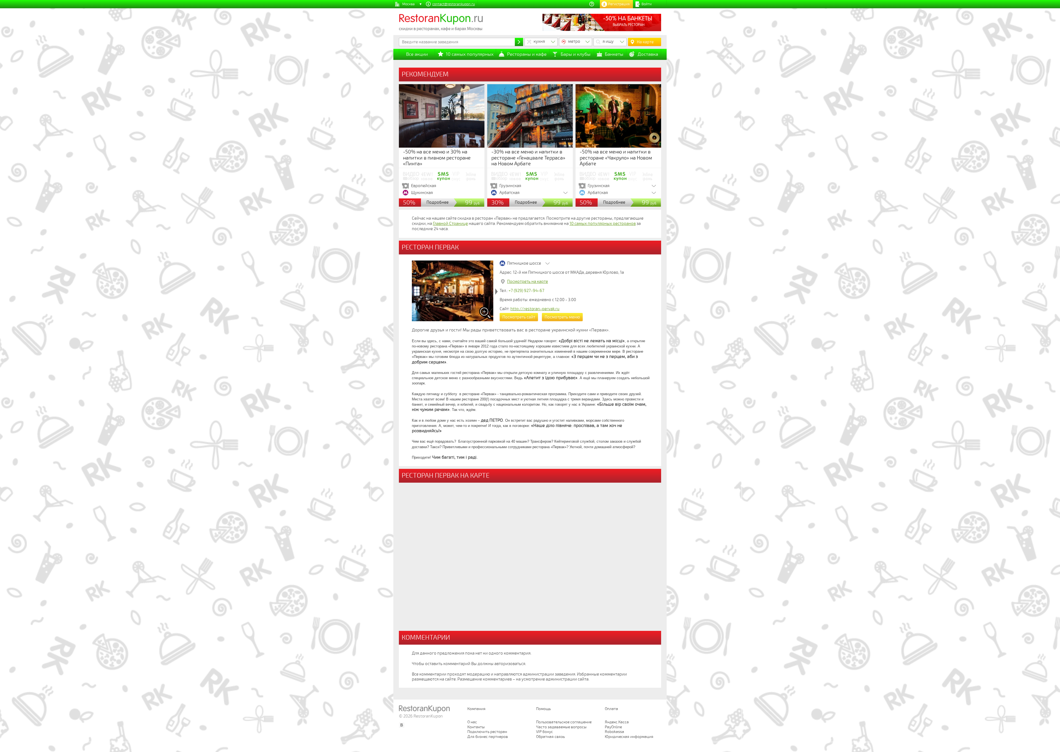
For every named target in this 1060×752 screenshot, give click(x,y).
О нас (472, 722)
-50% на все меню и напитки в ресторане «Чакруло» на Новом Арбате (616, 158)
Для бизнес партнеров (487, 736)
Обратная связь (550, 736)
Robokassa (614, 731)
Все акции (417, 54)
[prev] (409, 291)
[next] (496, 291)
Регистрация (619, 4)
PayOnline (613, 727)
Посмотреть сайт (518, 317)
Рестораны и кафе (527, 54)
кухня (539, 41)
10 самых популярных (470, 54)
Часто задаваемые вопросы (561, 727)
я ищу (608, 41)
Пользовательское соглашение (564, 722)
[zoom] (485, 313)
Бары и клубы (575, 54)
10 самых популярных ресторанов (602, 223)
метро (574, 41)
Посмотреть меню (562, 317)
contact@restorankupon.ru (453, 4)
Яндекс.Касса (617, 722)
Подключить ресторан (487, 731)
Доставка (648, 54)
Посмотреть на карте (527, 281)
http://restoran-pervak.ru (535, 308)
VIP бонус (544, 731)
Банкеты (614, 54)
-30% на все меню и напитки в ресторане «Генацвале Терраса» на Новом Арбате (528, 158)
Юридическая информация (629, 736)
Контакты (476, 727)
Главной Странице (450, 223)
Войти (647, 4)
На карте (645, 41)
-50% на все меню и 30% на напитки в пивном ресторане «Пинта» (437, 158)
